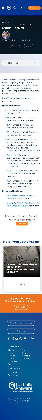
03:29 (9, 110)
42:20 (9, 170)
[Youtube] (17, 339)
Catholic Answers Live (17, 25)
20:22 (9, 132)
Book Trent (7, 98)
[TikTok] (29, 339)
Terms (11, 401)
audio (5, 23)
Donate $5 (22, 223)
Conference (28, 356)
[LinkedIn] (33, 338)
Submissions (14, 372)
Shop (23, 8)
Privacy (16, 401)
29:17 (9, 139)
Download (15, 46)
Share (28, 46)
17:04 (9, 125)
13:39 (9, 117)
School (25, 353)
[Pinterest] (25, 339)
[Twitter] (13, 339)
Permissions (14, 375)
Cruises (25, 359)
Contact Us (23, 401)
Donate (34, 8)
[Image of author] (6, 35)
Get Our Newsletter (21, 323)
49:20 (9, 181)
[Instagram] (21, 339)
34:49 (9, 155)
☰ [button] (3, 7)
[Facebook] (9, 339)
